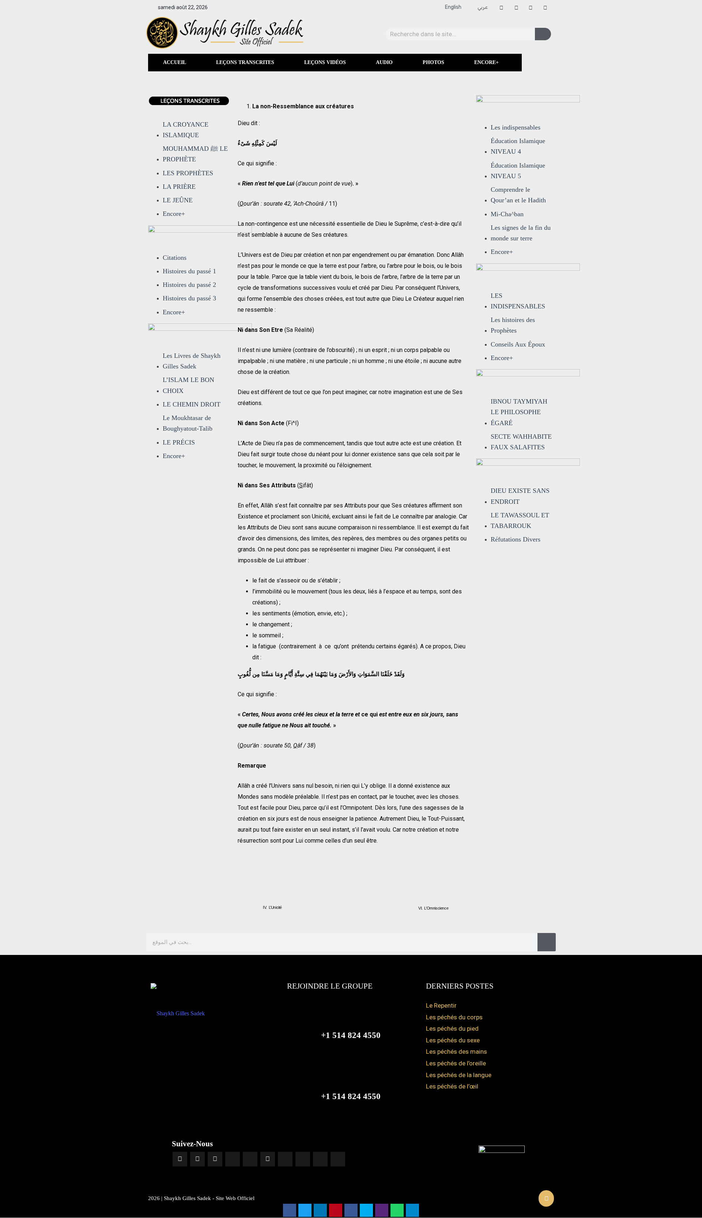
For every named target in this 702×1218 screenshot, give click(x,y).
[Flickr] (285, 1159)
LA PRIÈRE (179, 186)
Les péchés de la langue (458, 1075)
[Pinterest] (320, 1159)
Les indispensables (515, 127)
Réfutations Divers (515, 539)
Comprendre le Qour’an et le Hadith (518, 195)
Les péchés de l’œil (452, 1086)
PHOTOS (433, 62)
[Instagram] (197, 1159)
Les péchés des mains (456, 1051)
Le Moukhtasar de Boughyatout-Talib (187, 423)
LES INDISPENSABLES (518, 301)
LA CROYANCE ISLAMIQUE (185, 130)
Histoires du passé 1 (189, 271)
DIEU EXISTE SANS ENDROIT (520, 496)
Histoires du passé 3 (189, 298)
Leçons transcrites (245, 62)
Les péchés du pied (452, 1028)
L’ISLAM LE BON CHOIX (188, 385)
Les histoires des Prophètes (513, 325)
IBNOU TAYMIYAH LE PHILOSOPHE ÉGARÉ (519, 412)
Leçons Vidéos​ (325, 62)
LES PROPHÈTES (188, 173)
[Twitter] (267, 1159)
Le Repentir (441, 1005)
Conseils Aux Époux (518, 344)
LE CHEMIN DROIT (191, 404)
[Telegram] (232, 1159)
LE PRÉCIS (179, 442)
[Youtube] (215, 1159)
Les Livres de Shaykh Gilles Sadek (191, 361)
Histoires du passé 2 (189, 284)
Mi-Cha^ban (507, 214)
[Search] (543, 34)
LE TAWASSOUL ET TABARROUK (520, 520)
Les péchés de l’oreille (456, 1063)
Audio (384, 62)
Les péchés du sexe (453, 1040)
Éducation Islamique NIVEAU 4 (518, 146)
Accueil (174, 62)
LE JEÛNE (178, 200)
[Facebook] (180, 1159)
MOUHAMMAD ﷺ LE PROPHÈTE (195, 154)
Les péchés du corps (454, 1017)
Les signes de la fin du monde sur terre (521, 233)
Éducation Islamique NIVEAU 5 (518, 171)
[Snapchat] (302, 1159)
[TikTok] (250, 1159)
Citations (174, 257)
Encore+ (486, 62)
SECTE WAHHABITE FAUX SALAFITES (521, 442)
